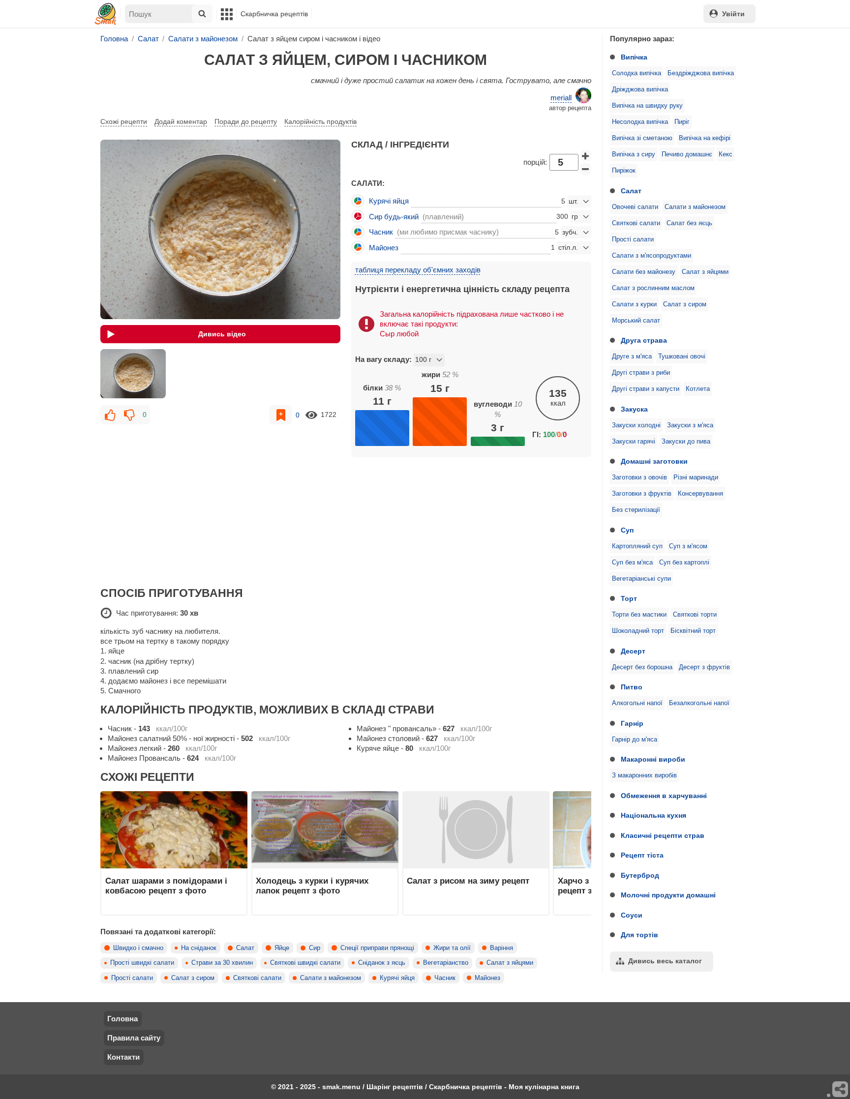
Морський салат (636, 320)
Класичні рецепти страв (662, 835)
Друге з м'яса (632, 356)
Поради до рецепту (245, 121)
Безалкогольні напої (699, 703)
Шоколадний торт (638, 630)
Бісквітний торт (693, 630)
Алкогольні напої (637, 703)
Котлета (698, 389)
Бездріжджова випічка (701, 73)
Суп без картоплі (684, 562)
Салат (631, 191)
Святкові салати (636, 223)
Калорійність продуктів (320, 121)
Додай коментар (180, 121)
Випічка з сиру (633, 154)
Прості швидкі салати (142, 962)
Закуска (634, 409)
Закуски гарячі (633, 441)
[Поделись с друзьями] (841, 1090)
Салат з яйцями (705, 271)
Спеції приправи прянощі (377, 948)
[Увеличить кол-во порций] (585, 156)
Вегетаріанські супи (641, 578)
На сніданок (198, 948)
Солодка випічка (636, 73)
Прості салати (633, 239)
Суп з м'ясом (688, 546)
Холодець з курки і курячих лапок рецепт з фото (312, 885)
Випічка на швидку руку (647, 105)
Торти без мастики (639, 614)
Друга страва (644, 340)
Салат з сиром (684, 304)
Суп (627, 530)
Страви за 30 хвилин (222, 962)
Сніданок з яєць (381, 962)
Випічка (634, 57)
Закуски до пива (686, 441)
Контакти (123, 1057)
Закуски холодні (636, 425)
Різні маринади (695, 477)
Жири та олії (452, 948)
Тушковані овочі (681, 356)
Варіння (501, 948)
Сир (314, 948)
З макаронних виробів (644, 775)
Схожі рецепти (123, 121)
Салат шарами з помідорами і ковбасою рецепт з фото (166, 885)
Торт (629, 598)
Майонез (487, 978)
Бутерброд (640, 875)
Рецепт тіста (642, 855)
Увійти (733, 14)
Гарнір (632, 723)
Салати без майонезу (643, 271)
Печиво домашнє (687, 154)
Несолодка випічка (640, 122)
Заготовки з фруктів (641, 493)
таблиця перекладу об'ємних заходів (418, 270)
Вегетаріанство (445, 962)
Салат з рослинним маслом (653, 288)
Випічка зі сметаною (642, 138)
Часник (444, 978)
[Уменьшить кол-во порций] (585, 169)
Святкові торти (695, 614)
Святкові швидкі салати (305, 962)
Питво (631, 687)
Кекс (725, 154)
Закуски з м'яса (690, 425)
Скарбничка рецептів (274, 14)
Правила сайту (133, 1038)
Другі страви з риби (641, 372)
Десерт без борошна (642, 667)
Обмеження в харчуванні (664, 796)
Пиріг (682, 122)
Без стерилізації (636, 509)
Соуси (631, 915)
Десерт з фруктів (704, 667)
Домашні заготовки (654, 461)
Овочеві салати (635, 207)
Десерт (633, 651)
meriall (561, 97)
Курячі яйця (397, 978)
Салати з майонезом (695, 207)
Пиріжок (624, 170)
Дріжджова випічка (640, 89)
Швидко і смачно (138, 948)
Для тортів (639, 935)
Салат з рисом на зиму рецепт (468, 880)
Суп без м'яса (632, 562)
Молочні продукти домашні (668, 895)
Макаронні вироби (653, 759)
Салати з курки (634, 304)
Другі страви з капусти (645, 389)
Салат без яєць (689, 223)
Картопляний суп (637, 546)
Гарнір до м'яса (634, 739)
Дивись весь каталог (665, 961)
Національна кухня (653, 815)
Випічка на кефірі (704, 138)
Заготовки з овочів (639, 477)
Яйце (281, 948)
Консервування (700, 493)
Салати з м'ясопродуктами (651, 255)
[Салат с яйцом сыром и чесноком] (133, 373)
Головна (122, 1018)
